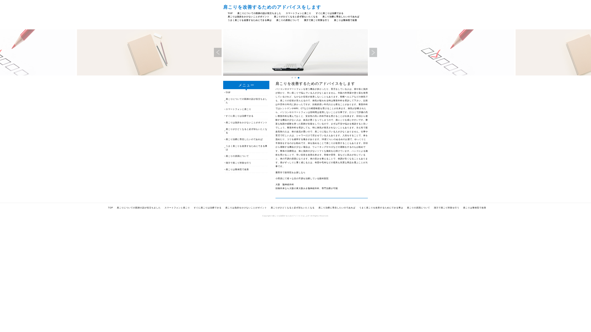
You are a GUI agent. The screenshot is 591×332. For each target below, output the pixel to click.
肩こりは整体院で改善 (345, 20)
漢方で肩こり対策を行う (316, 20)
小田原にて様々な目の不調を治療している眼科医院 (302, 178)
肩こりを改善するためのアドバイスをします (272, 7)
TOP (230, 13)
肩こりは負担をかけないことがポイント (248, 16)
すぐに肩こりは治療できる (330, 13)
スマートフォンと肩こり (298, 13)
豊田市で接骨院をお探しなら (290, 172)
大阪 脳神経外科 (284, 184)
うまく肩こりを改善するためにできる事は (250, 20)
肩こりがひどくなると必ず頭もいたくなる (296, 16)
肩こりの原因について (287, 20)
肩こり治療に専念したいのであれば (340, 16)
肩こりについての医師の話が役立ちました (259, 13)
